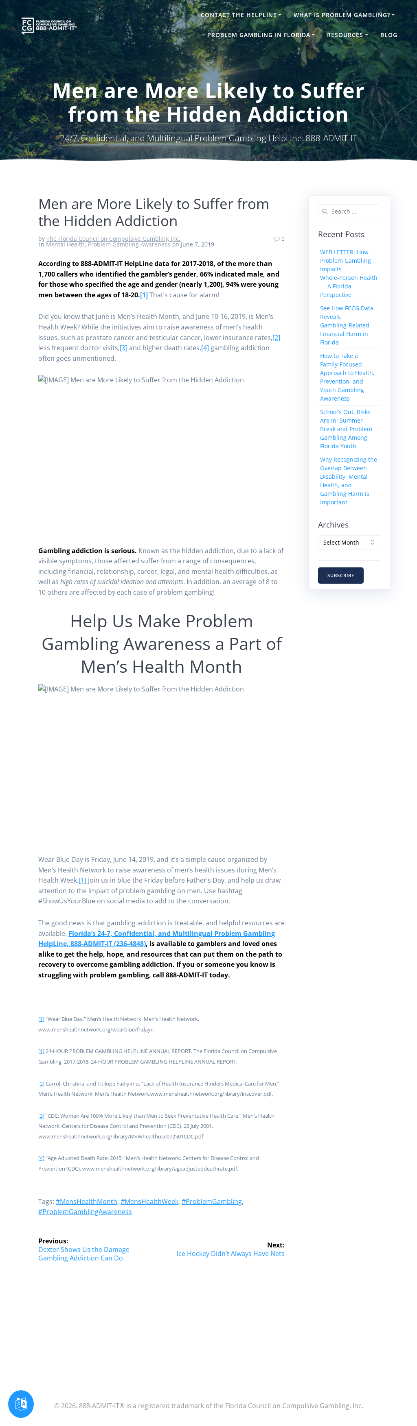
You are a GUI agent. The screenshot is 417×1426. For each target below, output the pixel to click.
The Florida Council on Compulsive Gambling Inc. (113, 238)
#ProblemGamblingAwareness (85, 1211)
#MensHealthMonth (86, 1201)
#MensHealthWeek (149, 1201)
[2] (276, 337)
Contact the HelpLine (239, 15)
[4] (205, 347)
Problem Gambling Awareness (129, 244)
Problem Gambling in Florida (258, 35)
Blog (388, 35)
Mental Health (65, 244)
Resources (345, 35)
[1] (144, 294)
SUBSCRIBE (340, 575)
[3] (123, 347)
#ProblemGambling (212, 1201)
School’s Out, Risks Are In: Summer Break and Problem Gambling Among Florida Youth (346, 429)
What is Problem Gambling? (342, 15)
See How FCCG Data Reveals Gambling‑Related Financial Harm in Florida (346, 325)
